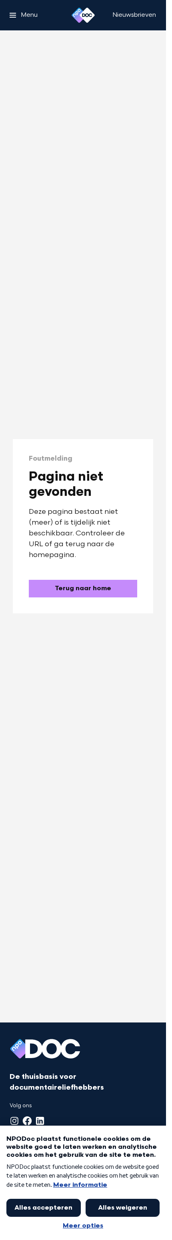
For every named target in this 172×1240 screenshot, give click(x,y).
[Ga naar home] (83, 15)
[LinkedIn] (40, 1121)
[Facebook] (27, 1121)
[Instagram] (14, 1121)
